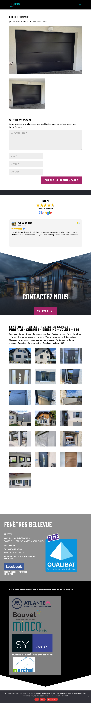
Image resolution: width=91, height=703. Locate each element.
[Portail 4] (71, 404)
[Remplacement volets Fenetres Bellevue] (45, 383)
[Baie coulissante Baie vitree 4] (20, 446)
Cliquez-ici (45, 311)
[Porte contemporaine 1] (45, 466)
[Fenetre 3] (71, 446)
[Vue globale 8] (20, 487)
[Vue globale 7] (45, 425)
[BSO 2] (45, 446)
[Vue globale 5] (71, 425)
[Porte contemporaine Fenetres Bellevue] (71, 363)
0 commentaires (40, 21)
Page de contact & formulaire (20, 556)
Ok (37, 699)
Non (42, 699)
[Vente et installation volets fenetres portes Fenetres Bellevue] (45, 363)
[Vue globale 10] (20, 425)
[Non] (88, 697)
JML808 (16, 21)
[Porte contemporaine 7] (71, 466)
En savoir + (52, 699)
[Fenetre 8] (20, 466)
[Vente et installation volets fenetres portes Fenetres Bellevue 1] (20, 363)
